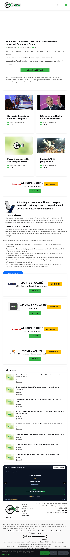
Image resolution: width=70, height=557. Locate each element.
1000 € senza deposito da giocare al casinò (32, 354)
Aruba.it (64, 510)
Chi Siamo (10, 531)
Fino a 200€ (33, 309)
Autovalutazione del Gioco (46, 531)
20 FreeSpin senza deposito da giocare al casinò (32, 286)
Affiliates (26, 515)
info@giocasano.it (61, 512)
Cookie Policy (5, 555)
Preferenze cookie (35, 533)
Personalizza (63, 553)
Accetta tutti (44, 553)
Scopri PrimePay (13, 273)
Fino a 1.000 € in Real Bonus (32, 186)
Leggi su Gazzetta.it (35, 70)
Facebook (8, 517)
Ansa (19, 380)
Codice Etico (32, 531)
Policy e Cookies (21, 531)
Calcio (37, 47)
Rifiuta (54, 553)
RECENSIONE (50, 184)
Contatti (58, 531)
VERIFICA (35, 191)
